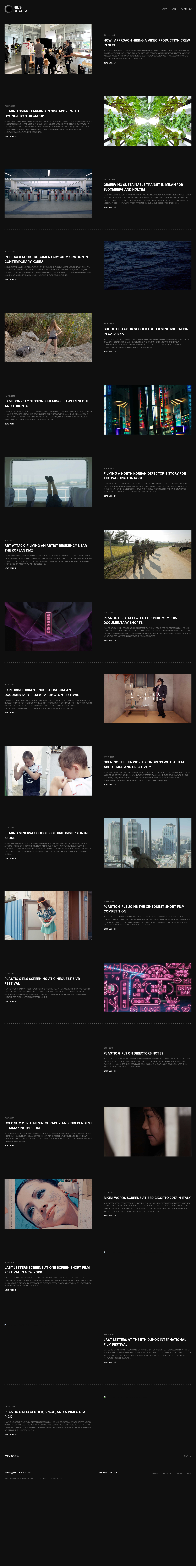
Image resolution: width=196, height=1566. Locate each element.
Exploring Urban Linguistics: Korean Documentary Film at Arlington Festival (42, 692)
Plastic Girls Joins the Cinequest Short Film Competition (144, 909)
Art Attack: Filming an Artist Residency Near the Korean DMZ (46, 548)
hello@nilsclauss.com (18, 1473)
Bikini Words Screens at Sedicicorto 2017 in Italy (147, 1198)
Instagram (167, 1473)
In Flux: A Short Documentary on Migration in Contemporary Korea (46, 259)
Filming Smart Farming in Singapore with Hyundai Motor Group (42, 113)
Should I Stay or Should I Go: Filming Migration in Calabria (146, 331)
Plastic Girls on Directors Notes (133, 1053)
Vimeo (189, 1473)
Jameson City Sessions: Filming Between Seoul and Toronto (47, 403)
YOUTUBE (179, 1473)
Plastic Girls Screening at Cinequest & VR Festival (42, 981)
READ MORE (109, 63)
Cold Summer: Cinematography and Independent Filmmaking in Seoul (48, 1125)
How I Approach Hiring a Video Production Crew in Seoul (147, 42)
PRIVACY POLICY (56, 1478)
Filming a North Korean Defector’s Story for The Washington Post (145, 476)
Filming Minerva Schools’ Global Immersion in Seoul (46, 835)
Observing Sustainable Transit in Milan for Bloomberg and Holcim (143, 187)
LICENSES (43, 1478)
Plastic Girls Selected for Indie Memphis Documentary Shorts (140, 620)
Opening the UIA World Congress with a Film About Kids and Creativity (144, 764)
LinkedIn (155, 1473)
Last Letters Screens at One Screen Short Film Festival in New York (47, 1270)
